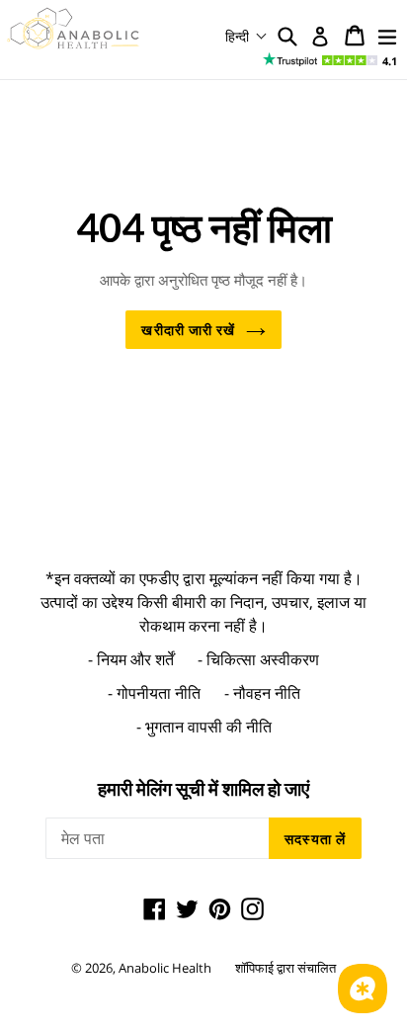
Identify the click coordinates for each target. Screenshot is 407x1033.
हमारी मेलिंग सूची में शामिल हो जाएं (203, 789)
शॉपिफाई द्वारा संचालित (285, 968)
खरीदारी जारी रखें (188, 329)
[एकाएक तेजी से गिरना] (387, 35)
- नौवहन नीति (262, 693)
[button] (246, 36)
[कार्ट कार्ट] (355, 35)
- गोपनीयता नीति (154, 693)
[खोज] (287, 35)
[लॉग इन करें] (320, 36)
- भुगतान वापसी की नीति (204, 726)
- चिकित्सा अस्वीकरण (258, 659)
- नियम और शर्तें (131, 659)
